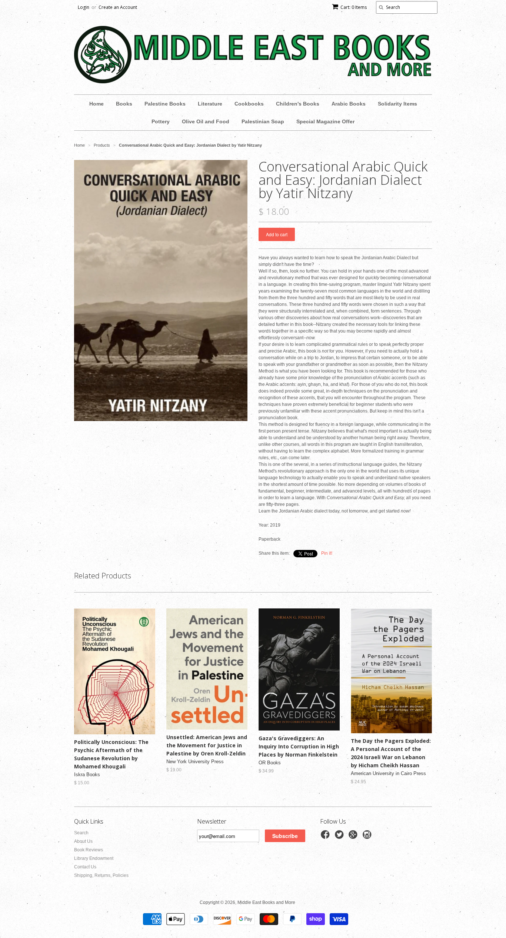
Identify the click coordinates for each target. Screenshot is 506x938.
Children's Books (297, 104)
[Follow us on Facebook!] (326, 837)
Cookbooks (249, 104)
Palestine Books (165, 104)
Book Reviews (88, 849)
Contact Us (85, 866)
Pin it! (326, 553)
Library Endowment (93, 858)
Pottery (161, 121)
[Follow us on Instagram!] (368, 837)
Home (96, 104)
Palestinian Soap (263, 121)
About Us (83, 841)
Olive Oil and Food (205, 121)
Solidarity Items (397, 104)
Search (81, 832)
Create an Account (118, 7)
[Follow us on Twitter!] (340, 837)
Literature (210, 104)
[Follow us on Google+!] (354, 837)
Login (83, 7)
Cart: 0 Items (353, 7)
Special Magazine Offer (325, 121)
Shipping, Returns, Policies (101, 875)
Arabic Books (349, 104)
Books (124, 104)
